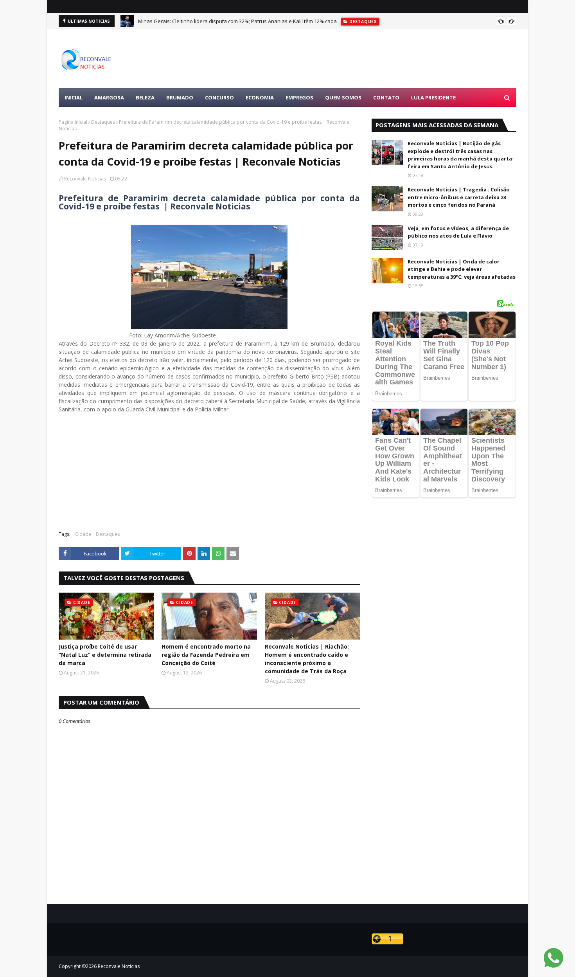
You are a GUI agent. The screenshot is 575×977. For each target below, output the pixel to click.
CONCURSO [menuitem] (219, 97)
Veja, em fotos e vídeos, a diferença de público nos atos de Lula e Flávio (458, 232)
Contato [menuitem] (386, 97)
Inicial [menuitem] (74, 97)
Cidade (83, 534)
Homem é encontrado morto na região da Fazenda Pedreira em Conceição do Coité (206, 655)
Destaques (103, 122)
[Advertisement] (374, 58)
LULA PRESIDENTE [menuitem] (433, 97)
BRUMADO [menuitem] (179, 97)
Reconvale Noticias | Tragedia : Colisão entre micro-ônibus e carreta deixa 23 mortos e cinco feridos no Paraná (459, 197)
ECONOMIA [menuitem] (260, 97)
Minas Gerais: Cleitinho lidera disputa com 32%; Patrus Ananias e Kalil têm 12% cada (237, 21)
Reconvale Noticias (85, 178)
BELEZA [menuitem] (145, 97)
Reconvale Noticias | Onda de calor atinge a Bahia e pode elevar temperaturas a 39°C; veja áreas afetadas (462, 269)
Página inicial (73, 122)
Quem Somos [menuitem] (343, 97)
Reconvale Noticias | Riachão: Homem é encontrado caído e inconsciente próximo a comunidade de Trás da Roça (307, 659)
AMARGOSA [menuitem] (109, 97)
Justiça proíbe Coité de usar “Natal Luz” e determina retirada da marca (105, 655)
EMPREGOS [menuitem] (299, 97)
